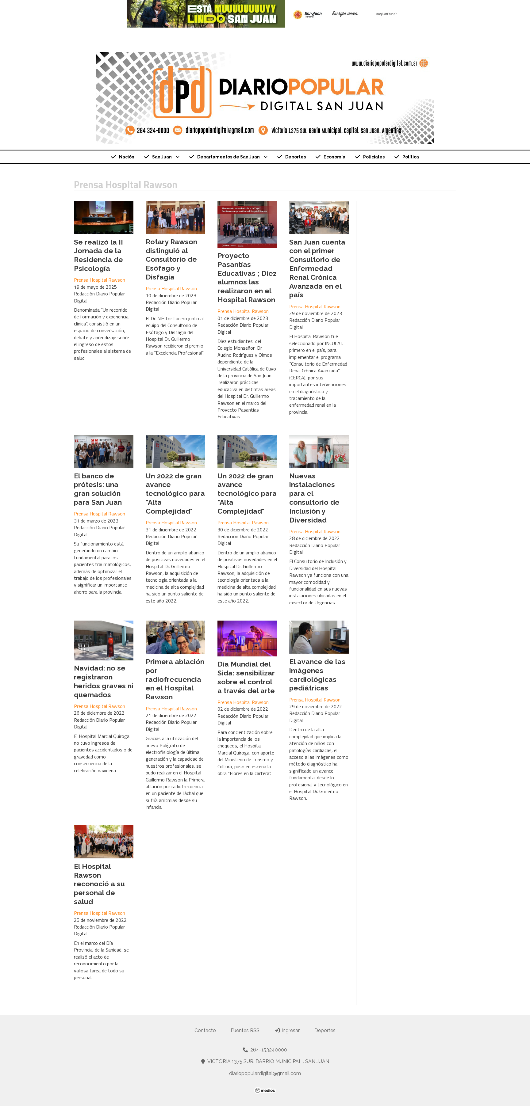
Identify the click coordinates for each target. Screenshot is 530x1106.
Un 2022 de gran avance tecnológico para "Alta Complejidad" (175, 493)
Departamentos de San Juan (228, 156)
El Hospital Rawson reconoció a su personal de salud (99, 884)
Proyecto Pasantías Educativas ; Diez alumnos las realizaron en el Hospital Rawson (247, 277)
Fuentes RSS (245, 1030)
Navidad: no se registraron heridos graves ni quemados (103, 681)
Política (410, 156)
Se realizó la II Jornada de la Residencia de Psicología (98, 255)
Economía (334, 156)
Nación (126, 156)
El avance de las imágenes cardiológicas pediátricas (317, 674)
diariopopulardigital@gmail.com (265, 1073)
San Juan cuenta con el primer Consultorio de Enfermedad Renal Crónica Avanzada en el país (317, 268)
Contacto (205, 1030)
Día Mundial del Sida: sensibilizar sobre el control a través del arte (246, 677)
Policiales (374, 156)
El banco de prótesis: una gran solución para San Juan (98, 489)
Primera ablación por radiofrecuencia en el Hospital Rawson (175, 679)
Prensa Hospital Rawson (99, 279)
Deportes (295, 156)
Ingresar (290, 1030)
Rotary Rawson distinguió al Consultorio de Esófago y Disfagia (171, 259)
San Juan (162, 156)
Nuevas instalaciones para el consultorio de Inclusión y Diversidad (314, 498)
